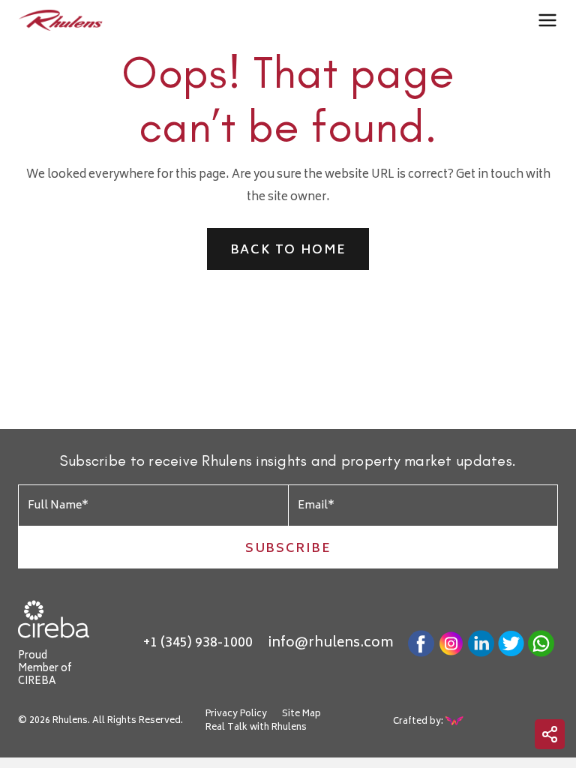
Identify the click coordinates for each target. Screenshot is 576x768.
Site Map (301, 714)
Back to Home (288, 250)
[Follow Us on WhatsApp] (541, 643)
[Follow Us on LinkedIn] (481, 643)
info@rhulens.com (330, 644)
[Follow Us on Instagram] (451, 643)
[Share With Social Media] (550, 734)
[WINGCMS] (455, 721)
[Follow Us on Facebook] (421, 643)
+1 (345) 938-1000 (198, 644)
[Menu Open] (547, 21)
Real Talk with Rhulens (256, 728)
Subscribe (287, 549)
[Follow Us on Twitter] (511, 643)
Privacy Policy (236, 714)
